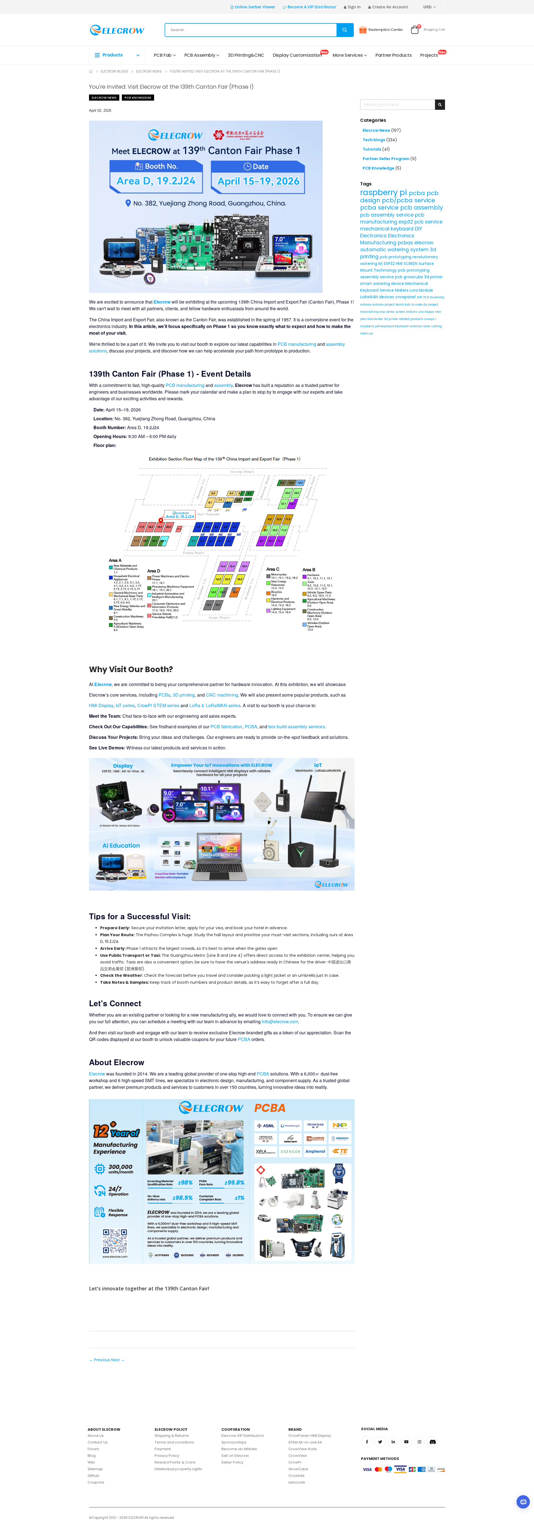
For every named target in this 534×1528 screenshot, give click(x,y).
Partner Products (393, 55)
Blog (92, 1455)
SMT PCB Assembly (430, 297)
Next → (118, 1360)
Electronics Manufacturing (387, 239)
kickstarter (375, 319)
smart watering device (382, 283)
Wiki (91, 1462)
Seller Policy (232, 1462)
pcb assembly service (387, 215)
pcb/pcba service (408, 200)
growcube (414, 277)
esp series (387, 312)
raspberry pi (384, 192)
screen (400, 312)
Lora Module (421, 290)
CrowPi (294, 1462)
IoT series (125, 705)
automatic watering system (395, 249)
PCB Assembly (199, 55)
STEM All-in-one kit (305, 1442)
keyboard (387, 326)
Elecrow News (149, 71)
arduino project (383, 304)
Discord (432, 1441)
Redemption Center (386, 29)
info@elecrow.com (280, 1021)
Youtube (406, 1441)
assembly (223, 385)
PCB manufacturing (297, 344)
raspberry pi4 (370, 326)
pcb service (428, 221)
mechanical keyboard (387, 228)
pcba (418, 193)
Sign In (354, 6)
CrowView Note (302, 1449)
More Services (348, 55)
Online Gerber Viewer (255, 6)
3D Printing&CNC (246, 55)
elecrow (423, 242)
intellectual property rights (178, 1469)
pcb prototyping (396, 257)
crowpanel (406, 297)
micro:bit (367, 312)
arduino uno (415, 312)
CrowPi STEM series (158, 705)
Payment (163, 1449)
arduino (366, 304)
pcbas (406, 242)
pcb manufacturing (392, 218)
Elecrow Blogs (114, 71)
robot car (366, 333)
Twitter (380, 1441)
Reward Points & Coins (175, 1462)
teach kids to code (409, 304)
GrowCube (298, 1469)
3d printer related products (404, 319)
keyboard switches (409, 326)
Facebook (367, 1441)
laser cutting (432, 326)
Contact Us (98, 1442)
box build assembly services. (297, 726)
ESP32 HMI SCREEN (401, 263)
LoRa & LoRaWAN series (215, 705)
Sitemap (95, 1469)
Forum (93, 1449)
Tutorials (372, 149)
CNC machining (222, 695)
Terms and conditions (174, 1442)
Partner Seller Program (386, 159)
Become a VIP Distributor (312, 6)
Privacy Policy (167, 1455)
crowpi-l (430, 319)
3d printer (433, 277)
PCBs (164, 695)
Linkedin (393, 1441)
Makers (402, 290)
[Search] (345, 30)
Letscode (296, 1482)
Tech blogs (374, 140)
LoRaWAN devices (377, 297)
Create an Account (390, 6)
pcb (399, 277)
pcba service (380, 207)
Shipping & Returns (172, 1435)
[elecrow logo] (109, 30)
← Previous (100, 1360)
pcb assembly (421, 207)
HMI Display (101, 705)
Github (93, 1475)
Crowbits (296, 1475)
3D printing (184, 695)
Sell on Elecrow (235, 1455)
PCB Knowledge (138, 97)
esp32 (406, 221)
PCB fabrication (226, 726)
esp (377, 312)
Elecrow (97, 1073)
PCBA (251, 726)
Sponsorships (233, 1442)
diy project (430, 304)
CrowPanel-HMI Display (309, 1435)
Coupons (96, 1482)
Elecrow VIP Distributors (242, 1435)
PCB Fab (163, 55)
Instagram (419, 1441)
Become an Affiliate (239, 1449)
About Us (96, 1435)
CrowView (297, 1455)
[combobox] (259, 30)
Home (91, 71)
